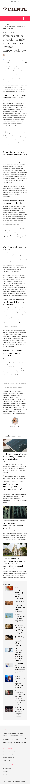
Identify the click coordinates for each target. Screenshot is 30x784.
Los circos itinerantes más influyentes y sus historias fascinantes (20, 618)
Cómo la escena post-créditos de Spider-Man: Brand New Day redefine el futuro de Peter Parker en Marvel (20, 697)
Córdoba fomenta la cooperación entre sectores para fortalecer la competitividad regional (14, 562)
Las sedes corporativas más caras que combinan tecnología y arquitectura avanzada (14, 524)
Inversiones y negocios (8, 32)
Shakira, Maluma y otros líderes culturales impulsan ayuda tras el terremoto (20, 681)
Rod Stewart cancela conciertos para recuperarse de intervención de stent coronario (20, 668)
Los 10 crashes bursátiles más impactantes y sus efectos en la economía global (15, 456)
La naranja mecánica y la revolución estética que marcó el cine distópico (19, 712)
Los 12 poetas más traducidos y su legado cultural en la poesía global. (20, 629)
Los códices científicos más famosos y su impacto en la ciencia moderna (20, 640)
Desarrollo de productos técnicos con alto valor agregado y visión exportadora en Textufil (13, 485)
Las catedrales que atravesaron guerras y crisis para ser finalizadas (20, 606)
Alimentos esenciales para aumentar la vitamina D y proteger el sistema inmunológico (20, 592)
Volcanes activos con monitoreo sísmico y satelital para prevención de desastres (19, 654)
